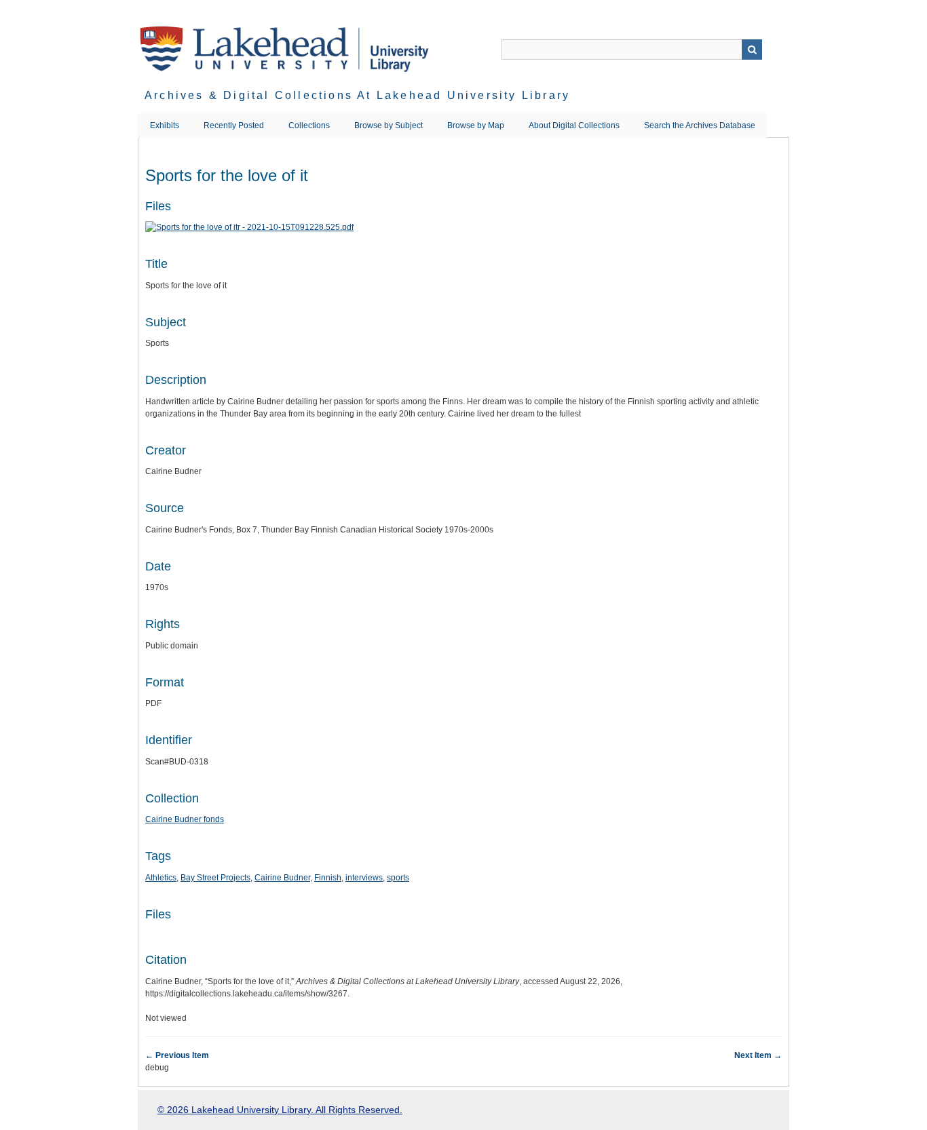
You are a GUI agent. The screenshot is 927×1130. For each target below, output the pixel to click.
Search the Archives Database (699, 125)
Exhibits (164, 125)
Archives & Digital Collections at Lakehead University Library (357, 95)
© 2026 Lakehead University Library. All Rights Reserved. (279, 1109)
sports (398, 877)
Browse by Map (475, 125)
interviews (364, 877)
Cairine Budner (282, 877)
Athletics (160, 877)
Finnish (327, 877)
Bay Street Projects (215, 877)
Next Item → (758, 1055)
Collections (309, 125)
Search (752, 49)
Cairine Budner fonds (184, 819)
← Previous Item (177, 1055)
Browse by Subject (388, 125)
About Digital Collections (574, 125)
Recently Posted (234, 125)
